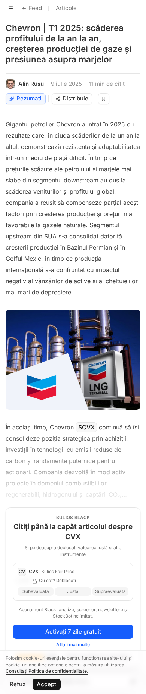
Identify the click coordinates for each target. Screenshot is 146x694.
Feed (35, 8)
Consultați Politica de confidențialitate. (47, 671)
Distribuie (75, 98)
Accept (46, 684)
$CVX (86, 427)
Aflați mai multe (73, 644)
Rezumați (29, 98)
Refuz (17, 684)
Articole (66, 8)
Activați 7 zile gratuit (73, 631)
